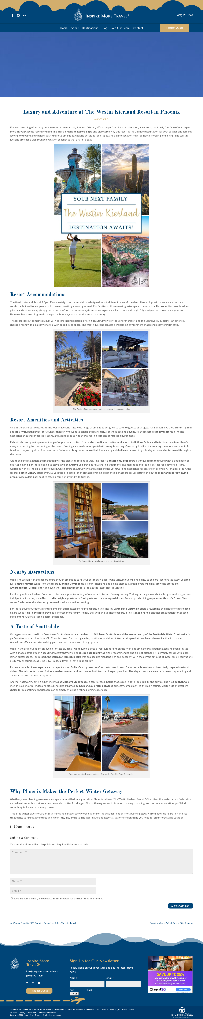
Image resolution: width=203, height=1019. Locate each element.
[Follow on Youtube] (24, 15)
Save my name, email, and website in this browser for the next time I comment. (58, 898)
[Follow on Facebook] (12, 15)
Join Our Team (120, 28)
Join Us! (74, 993)
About (75, 28)
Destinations (90, 28)
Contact (138, 28)
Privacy (22, 1012)
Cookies (13, 1012)
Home (64, 28)
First (72, 989)
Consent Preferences (47, 1012)
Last (89, 989)
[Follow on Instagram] (18, 15)
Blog (104, 28)
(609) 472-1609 (185, 15)
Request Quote (174, 27)
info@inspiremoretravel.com (42, 971)
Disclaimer (31, 1012)
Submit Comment (181, 905)
